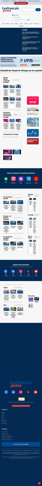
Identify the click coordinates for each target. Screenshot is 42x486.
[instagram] (21, 271)
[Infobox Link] (5, 180)
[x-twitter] (28, 271)
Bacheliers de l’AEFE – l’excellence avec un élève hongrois (13, 296)
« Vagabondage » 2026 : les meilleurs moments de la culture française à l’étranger (5, 126)
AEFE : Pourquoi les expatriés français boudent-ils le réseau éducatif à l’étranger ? (31, 33)
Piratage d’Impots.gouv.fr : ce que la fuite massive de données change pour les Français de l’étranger (20, 208)
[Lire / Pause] (13, 20)
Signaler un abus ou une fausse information (21, 405)
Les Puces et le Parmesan (30, 245)
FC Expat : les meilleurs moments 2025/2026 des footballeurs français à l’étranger (13, 315)
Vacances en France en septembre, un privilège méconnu (30, 38)
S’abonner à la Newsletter (21, 3)
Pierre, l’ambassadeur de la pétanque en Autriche (20, 313)
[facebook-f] (5, 271)
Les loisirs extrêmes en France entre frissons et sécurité (20, 296)
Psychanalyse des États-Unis (30, 203)
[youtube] (36, 271)
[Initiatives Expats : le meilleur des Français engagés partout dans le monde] (16, 152)
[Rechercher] (38, 9)
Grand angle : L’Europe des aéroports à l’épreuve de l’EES (30, 224)
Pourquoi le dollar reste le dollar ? (12, 102)
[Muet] (25, 20)
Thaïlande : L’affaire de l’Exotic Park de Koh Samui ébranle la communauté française (13, 208)
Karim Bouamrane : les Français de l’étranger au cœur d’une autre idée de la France (18, 126)
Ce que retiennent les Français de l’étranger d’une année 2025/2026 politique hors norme (31, 42)
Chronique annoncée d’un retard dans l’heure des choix (20, 228)
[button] (16, 80)
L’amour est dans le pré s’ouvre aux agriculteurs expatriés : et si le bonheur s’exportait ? (30, 48)
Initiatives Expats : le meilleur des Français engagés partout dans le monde (12, 126)
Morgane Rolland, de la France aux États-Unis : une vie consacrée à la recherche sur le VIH (18, 92)
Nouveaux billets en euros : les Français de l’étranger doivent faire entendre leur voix (34, 226)
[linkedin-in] (13, 271)
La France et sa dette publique (20, 247)
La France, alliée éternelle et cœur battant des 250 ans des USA (34, 206)
